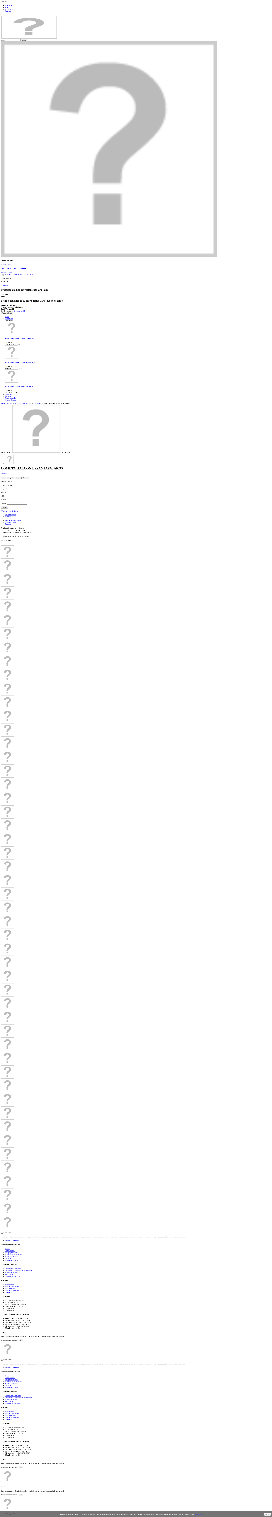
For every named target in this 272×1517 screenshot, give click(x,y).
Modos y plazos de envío (13, 1276)
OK (21, 1340)
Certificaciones (10, 1251)
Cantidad (4, 503)
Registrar (8, 11)
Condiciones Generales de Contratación (18, 1270)
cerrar (267, 1514)
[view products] (7, 558)
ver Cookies (199, 1514)
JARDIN (9, 403)
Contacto (8, 1258)
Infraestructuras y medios (13, 1254)
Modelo (3, 482)
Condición (4, 485)
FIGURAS (36, 403)
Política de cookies (11, 1272)
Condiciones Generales (13, 1269)
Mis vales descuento (12, 1286)
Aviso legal (9, 1274)
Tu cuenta (8, 5)
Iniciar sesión (9, 9)
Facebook (17, 1308)
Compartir (10, 478)
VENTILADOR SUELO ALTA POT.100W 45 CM (19, 338)
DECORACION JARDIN (23, 403)
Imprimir (8, 517)
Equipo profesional (11, 1253)
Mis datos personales (12, 1290)
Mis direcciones (10, 1288)
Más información (10, 522)
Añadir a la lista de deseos (9, 511)
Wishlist (7, 7)
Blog (2, 15)
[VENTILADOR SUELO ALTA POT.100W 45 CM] (11, 334)
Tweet (3, 478)
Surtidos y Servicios (11, 1256)
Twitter (16, 1310)
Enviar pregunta (10, 515)
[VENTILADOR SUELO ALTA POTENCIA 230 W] (11, 358)
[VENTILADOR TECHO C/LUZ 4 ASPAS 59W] (11, 382)
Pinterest (25, 478)
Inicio (3, 403)
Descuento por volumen (13, 520)
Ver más (4, 473)
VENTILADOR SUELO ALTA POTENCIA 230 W (20, 362)
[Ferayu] (29, 38)
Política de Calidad (11, 1260)
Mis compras (9, 1285)
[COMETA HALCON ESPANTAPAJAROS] (9, 463)
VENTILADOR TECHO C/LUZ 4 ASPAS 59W (19, 386)
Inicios (7, 1249)
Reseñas (8, 524)
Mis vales (8, 1292)
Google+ (18, 478)
